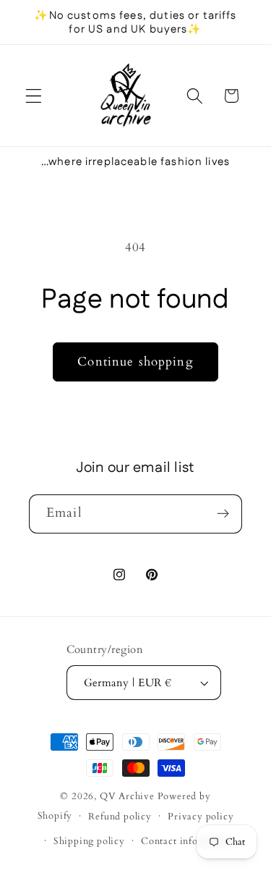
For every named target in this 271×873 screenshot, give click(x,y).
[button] (33, 95)
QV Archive (127, 796)
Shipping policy (89, 841)
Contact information (187, 841)
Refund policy (119, 816)
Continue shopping (135, 361)
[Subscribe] (223, 514)
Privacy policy (200, 816)
